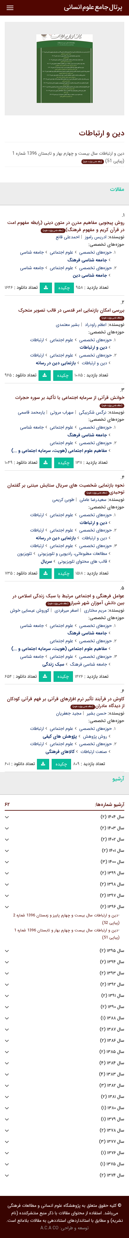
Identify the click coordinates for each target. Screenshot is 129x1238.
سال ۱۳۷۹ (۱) (112, 1119)
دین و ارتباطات (101, 133)
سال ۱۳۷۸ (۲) (112, 1130)
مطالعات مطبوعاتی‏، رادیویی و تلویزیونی (72, 553)
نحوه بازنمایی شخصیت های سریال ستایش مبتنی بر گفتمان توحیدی (65, 489)
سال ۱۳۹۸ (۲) (112, 884)
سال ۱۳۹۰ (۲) (112, 1007)
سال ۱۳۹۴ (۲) (112, 962)
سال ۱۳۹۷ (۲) (112, 895)
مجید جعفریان (68, 713)
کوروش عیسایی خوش (29, 610)
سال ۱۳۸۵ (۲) (111, 1052)
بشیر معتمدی (68, 324)
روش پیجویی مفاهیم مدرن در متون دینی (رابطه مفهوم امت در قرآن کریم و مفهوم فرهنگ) (65, 226)
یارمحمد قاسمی (31, 412)
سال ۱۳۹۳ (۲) (112, 973)
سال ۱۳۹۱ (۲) (112, 996)
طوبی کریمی (63, 499)
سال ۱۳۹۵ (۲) (112, 951)
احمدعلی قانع (68, 237)
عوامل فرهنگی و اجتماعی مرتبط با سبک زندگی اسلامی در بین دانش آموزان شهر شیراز (68, 599)
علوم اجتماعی (61, 252)
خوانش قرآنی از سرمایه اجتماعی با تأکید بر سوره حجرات (69, 400)
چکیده (64, 287)
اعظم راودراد (95, 324)
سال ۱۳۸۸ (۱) (112, 1018)
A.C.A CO (49, 1228)
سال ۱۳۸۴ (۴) (111, 1063)
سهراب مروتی (62, 412)
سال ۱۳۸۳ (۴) (111, 1074)
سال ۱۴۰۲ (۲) (112, 839)
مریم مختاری (95, 610)
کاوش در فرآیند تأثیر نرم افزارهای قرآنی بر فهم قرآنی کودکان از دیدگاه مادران (65, 702)
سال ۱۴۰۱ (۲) (113, 850)
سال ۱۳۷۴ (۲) (112, 1175)
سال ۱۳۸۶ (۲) (112, 1040)
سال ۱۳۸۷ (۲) (112, 1029)
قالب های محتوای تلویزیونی (82, 561)
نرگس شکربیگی (92, 412)
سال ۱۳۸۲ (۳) (111, 1085)
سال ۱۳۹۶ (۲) (112, 907)
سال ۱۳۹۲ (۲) (112, 984)
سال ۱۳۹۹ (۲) (112, 873)
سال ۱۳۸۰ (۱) (112, 1108)
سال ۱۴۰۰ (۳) (112, 862)
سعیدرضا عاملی (93, 499)
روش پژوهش (95, 736)
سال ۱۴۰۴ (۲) (112, 817)
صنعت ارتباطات (93, 751)
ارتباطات (37, 340)
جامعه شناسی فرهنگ (88, 664)
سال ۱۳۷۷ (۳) (111, 1141)
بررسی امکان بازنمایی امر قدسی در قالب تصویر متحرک (71, 313)
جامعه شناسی (32, 252)
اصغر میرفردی (66, 610)
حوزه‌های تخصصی (95, 252)
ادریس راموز (95, 237)
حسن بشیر (96, 713)
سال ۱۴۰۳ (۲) (112, 828)
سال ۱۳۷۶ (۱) (112, 1153)
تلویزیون (24, 553)
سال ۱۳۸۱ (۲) (112, 1097)
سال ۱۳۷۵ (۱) (112, 1164)
